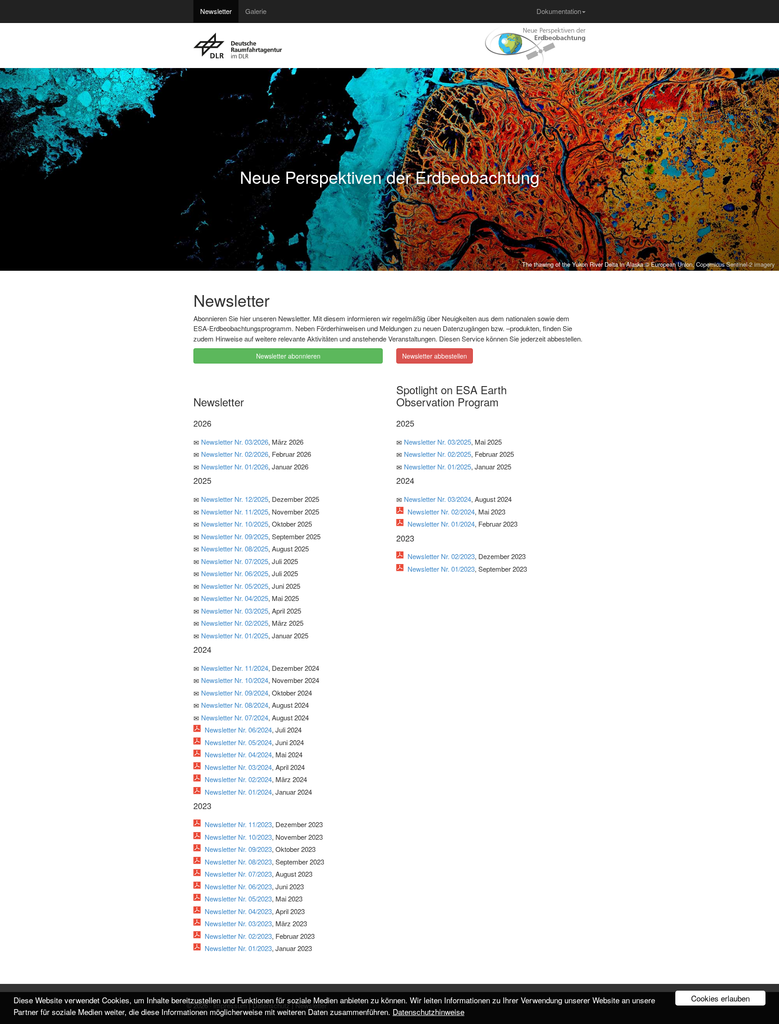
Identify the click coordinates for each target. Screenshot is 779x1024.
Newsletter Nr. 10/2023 (238, 837)
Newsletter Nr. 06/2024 (238, 729)
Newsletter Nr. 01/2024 (238, 791)
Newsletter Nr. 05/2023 (238, 898)
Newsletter (216, 11)
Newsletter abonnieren (288, 355)
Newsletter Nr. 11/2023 (238, 824)
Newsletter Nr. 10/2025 (234, 523)
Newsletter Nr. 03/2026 (234, 441)
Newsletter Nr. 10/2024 (234, 680)
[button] (58, 169)
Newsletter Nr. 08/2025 (234, 548)
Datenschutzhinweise (428, 1011)
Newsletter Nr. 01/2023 (238, 948)
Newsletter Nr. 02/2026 (234, 454)
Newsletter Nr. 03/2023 (238, 923)
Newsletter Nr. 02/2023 (238, 936)
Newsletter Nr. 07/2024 (234, 717)
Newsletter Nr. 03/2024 (238, 767)
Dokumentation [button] (558, 11)
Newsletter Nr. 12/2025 (234, 499)
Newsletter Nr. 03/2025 (234, 610)
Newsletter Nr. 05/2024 (238, 742)
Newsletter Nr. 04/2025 (234, 598)
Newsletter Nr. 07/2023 (238, 873)
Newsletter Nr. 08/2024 (234, 705)
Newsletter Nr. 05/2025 (234, 586)
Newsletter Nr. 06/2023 (238, 886)
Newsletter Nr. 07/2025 (234, 561)
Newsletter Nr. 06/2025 (234, 573)
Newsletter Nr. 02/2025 (234, 623)
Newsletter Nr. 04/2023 (238, 911)
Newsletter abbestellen (434, 355)
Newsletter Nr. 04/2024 (238, 754)
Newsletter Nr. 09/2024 (234, 692)
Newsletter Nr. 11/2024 (234, 668)
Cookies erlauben (720, 998)
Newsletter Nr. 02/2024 (238, 779)
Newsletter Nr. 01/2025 (234, 635)
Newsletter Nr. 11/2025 (234, 511)
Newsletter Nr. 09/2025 (234, 536)
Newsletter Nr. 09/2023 (238, 849)
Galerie (255, 11)
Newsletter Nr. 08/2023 (238, 861)
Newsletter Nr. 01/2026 (234, 466)
